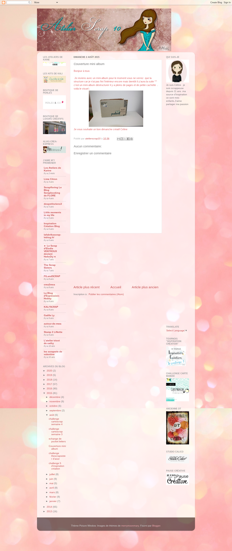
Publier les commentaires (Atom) (106, 294)
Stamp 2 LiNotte (53, 332)
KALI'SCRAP (51, 307)
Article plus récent (87, 287)
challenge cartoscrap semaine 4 (56, 422)
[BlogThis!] (121, 139)
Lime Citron (50, 179)
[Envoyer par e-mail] (118, 139)
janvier (53, 501)
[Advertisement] (116, 259)
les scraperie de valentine (53, 353)
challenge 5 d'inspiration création (56, 466)
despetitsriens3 (53, 204)
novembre (55, 401)
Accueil (115, 287)
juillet (52, 474)
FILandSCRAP (52, 276)
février (53, 497)
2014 (50, 507)
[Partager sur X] (125, 139)
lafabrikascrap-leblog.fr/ (52, 236)
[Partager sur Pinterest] (131, 139)
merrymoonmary (130, 525)
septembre (55, 410)
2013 (50, 511)
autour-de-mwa (52, 323)
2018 (50, 379)
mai (51, 483)
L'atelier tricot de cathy (52, 342)
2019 (50, 375)
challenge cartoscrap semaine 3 (56, 432)
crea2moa (49, 284)
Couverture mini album (57, 447)
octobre (53, 406)
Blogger (156, 525)
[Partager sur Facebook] (128, 139)
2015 (50, 393)
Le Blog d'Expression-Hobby (52, 296)
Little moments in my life (52, 213)
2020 (50, 370)
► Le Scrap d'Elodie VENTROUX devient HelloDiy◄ (50, 251)
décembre (55, 397)
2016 (50, 388)
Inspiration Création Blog (52, 225)
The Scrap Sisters (50, 266)
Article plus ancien (145, 287)
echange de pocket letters (57, 440)
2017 (50, 384)
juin (51, 479)
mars (52, 492)
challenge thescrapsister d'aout (57, 456)
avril (52, 488)
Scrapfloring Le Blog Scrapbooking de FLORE (53, 191)
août (52, 415)
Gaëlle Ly (49, 315)
